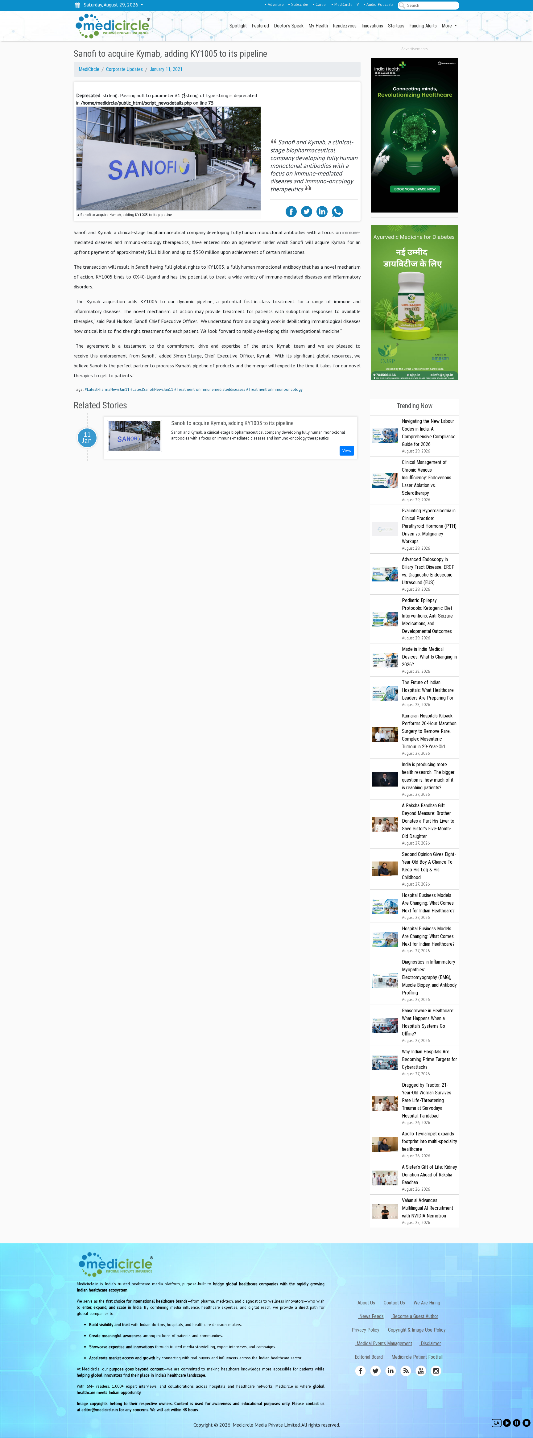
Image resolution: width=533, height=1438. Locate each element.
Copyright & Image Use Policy (416, 1330)
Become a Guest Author (414, 1316)
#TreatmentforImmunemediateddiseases (209, 389)
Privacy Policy (364, 1330)
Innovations (372, 26)
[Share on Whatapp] (337, 211)
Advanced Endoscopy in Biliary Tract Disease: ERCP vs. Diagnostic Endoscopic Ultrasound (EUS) (428, 574)
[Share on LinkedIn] (322, 211)
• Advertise (274, 4)
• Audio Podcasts (378, 4)
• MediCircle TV (345, 4)
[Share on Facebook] (291, 211)
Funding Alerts (423, 26)
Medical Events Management (383, 1343)
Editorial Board (368, 1357)
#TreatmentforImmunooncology (274, 389)
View (346, 450)
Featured (260, 26)
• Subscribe (298, 4)
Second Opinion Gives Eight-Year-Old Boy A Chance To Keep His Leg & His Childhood (429, 869)
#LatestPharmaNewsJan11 (107, 389)
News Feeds (371, 1316)
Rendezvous (345, 26)
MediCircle (89, 69)
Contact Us (393, 1303)
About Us (365, 1303)
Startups (396, 26)
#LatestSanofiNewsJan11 (151, 389)
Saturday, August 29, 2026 (109, 5)
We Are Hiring (426, 1303)
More (447, 26)
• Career (319, 4)
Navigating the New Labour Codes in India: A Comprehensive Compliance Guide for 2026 (429, 436)
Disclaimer (430, 1343)
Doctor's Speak (289, 26)
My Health (318, 26)
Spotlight (238, 26)
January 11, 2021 (166, 69)
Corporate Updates (124, 69)
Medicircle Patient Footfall (416, 1357)
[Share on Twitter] (307, 211)
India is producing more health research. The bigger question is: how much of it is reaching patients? (428, 779)
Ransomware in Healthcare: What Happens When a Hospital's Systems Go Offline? (428, 1025)
